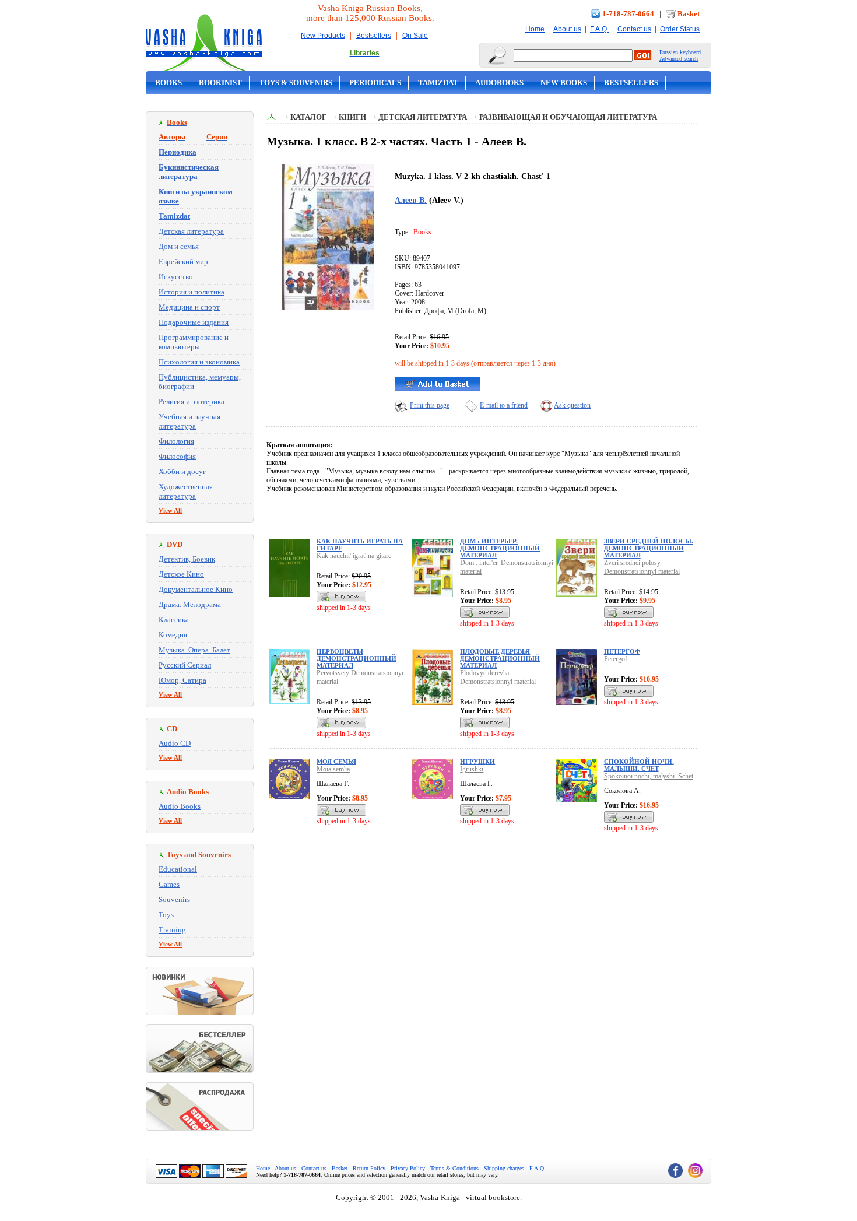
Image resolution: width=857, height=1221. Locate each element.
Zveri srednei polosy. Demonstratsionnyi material (642, 567)
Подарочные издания (194, 322)
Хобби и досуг (182, 471)
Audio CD (175, 743)
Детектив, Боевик (187, 559)
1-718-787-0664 (628, 13)
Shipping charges (504, 1168)
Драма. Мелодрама (190, 604)
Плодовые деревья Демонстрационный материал (500, 658)
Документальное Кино (196, 589)
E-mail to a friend (504, 405)
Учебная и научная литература (189, 421)
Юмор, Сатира (182, 680)
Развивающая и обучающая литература (568, 117)
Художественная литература (186, 491)
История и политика (191, 291)
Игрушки (477, 761)
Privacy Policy (408, 1168)
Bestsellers (373, 35)
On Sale (415, 35)
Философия (177, 456)
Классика (174, 619)
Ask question (572, 405)
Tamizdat (438, 82)
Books (168, 82)
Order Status (680, 29)
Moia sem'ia (333, 769)
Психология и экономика (199, 361)
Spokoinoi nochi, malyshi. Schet (648, 776)
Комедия (173, 634)
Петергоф (622, 651)
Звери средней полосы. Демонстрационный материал (648, 548)
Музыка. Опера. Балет (194, 649)
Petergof (615, 659)
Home (535, 29)
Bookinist (220, 82)
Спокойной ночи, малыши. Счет (639, 765)
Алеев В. (411, 200)
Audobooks (499, 82)
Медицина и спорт (189, 307)
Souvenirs (174, 899)
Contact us (634, 29)
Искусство (176, 276)
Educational (178, 869)
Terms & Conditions (454, 1168)
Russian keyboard (680, 52)
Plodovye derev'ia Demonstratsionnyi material (498, 677)
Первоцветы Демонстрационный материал (356, 658)
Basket (688, 13)
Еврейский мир (183, 261)
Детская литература (191, 231)
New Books (563, 82)
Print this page (429, 405)
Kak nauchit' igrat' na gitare (354, 556)
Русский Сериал (185, 665)
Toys (166, 914)
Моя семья (336, 761)
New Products (323, 35)
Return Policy (369, 1168)
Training (172, 929)
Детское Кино (181, 574)
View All (170, 510)
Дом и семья (179, 246)
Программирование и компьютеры (194, 342)
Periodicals (375, 82)
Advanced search (678, 58)
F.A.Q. (599, 29)
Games (169, 884)
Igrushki (471, 769)
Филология (176, 441)
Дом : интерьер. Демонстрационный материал (500, 548)
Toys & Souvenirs (295, 82)
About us (567, 29)
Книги (352, 117)
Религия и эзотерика (191, 401)
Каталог (308, 117)
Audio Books (180, 806)
